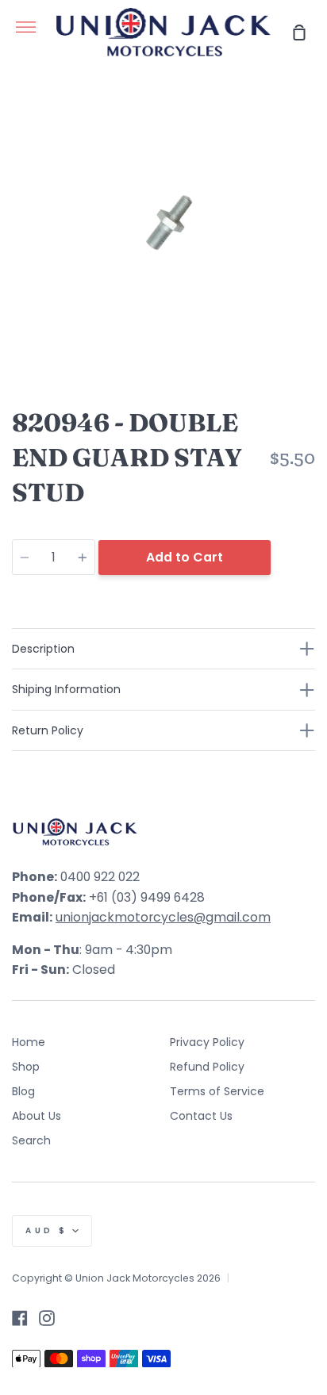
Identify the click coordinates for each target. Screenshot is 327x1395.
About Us (36, 1116)
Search (31, 1140)
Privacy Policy (207, 1042)
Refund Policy (207, 1067)
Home (28, 1042)
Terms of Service (217, 1091)
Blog (23, 1091)
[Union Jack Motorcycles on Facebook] (20, 1318)
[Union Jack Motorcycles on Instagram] (47, 1318)
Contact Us (201, 1116)
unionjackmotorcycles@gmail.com (163, 917)
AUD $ (46, 1230)
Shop (26, 1067)
